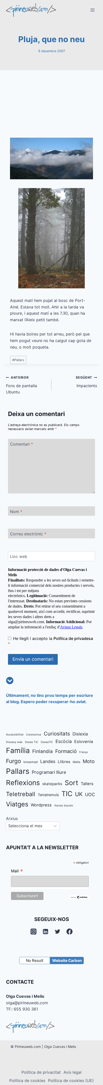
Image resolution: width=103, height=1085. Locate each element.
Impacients (86, 382)
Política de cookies (27, 1080)
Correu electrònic (28, 533)
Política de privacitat (41, 1072)
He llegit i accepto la (50, 641)
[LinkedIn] (46, 932)
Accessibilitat (15, 734)
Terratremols (48, 795)
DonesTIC (47, 742)
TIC (67, 794)
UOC (90, 794)
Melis (76, 762)
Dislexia (80, 733)
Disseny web (14, 742)
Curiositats (57, 733)
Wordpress (41, 804)
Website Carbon (67, 960)
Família (18, 750)
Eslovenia (83, 741)
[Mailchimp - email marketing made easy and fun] (79, 897)
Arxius (12, 818)
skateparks (52, 783)
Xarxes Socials (63, 805)
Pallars (18, 360)
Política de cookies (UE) (71, 1080)
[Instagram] (34, 932)
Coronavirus (33, 734)
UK (78, 794)
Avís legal (73, 1072)
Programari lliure (49, 772)
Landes (47, 761)
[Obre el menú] (92, 10)
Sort (71, 783)
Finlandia (42, 751)
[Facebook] (70, 932)
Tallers (87, 783)
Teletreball (20, 794)
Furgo (13, 761)
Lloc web (18, 556)
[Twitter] (58, 932)
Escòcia (64, 741)
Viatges (17, 804)
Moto (89, 761)
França (83, 752)
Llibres (64, 761)
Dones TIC (31, 742)
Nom (16, 511)
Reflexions (23, 782)
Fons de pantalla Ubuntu (21, 385)
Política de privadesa (73, 638)
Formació (66, 751)
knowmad (31, 762)
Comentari (21, 444)
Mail (17, 871)
